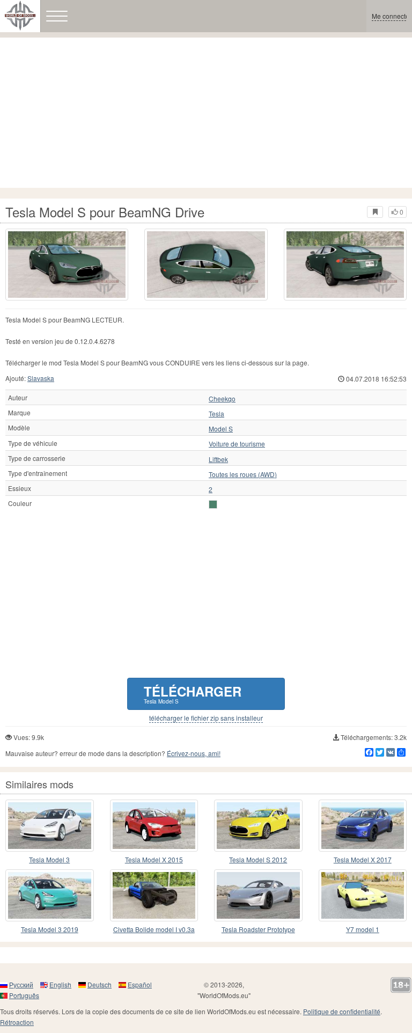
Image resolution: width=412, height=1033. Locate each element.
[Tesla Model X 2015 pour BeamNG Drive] (154, 826)
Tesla (216, 413)
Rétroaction (17, 1022)
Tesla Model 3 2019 (49, 929)
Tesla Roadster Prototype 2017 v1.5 (258, 930)
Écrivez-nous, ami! (193, 753)
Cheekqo (222, 398)
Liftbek (218, 459)
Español (140, 984)
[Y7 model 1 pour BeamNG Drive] (363, 895)
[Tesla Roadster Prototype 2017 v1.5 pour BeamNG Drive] (258, 895)
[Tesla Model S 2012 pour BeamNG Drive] (258, 826)
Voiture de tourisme (237, 443)
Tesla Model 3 (49, 859)
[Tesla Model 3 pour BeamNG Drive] (49, 826)
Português (24, 995)
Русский (21, 984)
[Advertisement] (206, 113)
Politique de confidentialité (341, 1011)
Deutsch (99, 984)
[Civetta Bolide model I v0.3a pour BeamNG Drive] (154, 895)
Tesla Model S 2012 (258, 859)
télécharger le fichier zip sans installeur (206, 718)
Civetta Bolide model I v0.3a (154, 929)
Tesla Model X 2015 (154, 859)
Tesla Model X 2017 (363, 859)
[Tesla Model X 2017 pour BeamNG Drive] (363, 826)
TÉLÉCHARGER (192, 693)
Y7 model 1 (362, 929)
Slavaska (40, 378)
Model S (221, 428)
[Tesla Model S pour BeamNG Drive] (66, 265)
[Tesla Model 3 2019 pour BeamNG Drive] (49, 895)
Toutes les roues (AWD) (243, 474)
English (60, 984)
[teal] (213, 504)
